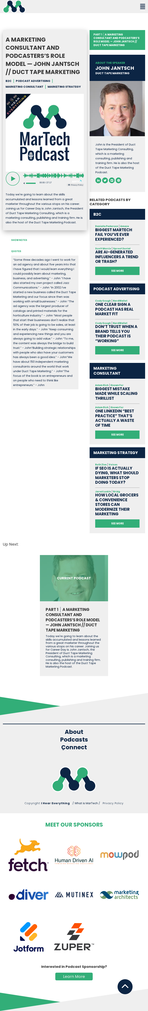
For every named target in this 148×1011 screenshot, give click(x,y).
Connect (74, 747)
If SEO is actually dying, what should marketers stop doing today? (117, 475)
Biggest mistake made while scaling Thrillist (116, 394)
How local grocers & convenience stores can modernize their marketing (116, 504)
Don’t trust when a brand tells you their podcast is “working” (116, 333)
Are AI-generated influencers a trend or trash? (116, 257)
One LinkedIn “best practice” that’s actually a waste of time (114, 418)
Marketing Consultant (24, 87)
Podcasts (74, 740)
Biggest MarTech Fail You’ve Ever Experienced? (113, 235)
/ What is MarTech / (86, 803)
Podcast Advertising (33, 81)
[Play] (13, 179)
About (74, 732)
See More (117, 271)
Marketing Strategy (64, 87)
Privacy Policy (113, 803)
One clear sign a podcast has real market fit (114, 309)
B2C (9, 81)
